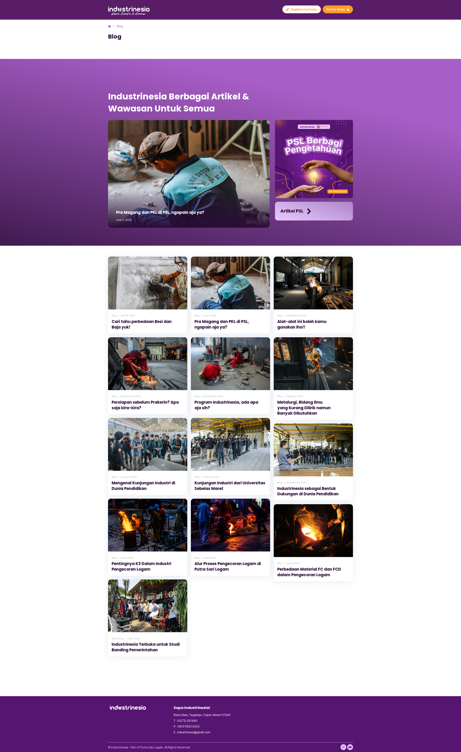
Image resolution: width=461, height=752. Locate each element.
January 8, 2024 (211, 477)
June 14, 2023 (127, 557)
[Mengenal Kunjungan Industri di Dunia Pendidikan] (147, 444)
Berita (115, 638)
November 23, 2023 (296, 482)
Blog (114, 315)
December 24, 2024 (296, 315)
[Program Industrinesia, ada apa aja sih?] (230, 363)
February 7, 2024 (294, 396)
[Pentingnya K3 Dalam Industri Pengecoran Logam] (147, 525)
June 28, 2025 (128, 315)
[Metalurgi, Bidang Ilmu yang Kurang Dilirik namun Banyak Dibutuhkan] (313, 363)
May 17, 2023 (133, 638)
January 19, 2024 (129, 477)
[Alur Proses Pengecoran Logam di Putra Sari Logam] (230, 525)
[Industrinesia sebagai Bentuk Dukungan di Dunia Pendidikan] (313, 449)
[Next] (263, 174)
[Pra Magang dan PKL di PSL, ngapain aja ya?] (230, 282)
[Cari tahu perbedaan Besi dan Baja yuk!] (147, 282)
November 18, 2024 (213, 396)
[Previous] (114, 174)
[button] (343, 747)
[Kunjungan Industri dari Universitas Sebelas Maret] (230, 444)
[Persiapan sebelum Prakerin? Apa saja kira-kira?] (147, 363)
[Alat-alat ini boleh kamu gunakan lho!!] (313, 282)
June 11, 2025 (209, 315)
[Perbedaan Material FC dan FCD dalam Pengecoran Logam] (313, 530)
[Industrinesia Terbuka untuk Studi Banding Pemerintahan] (147, 605)
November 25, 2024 (130, 396)
